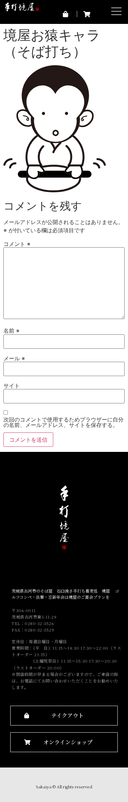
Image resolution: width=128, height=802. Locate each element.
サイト (11, 385)
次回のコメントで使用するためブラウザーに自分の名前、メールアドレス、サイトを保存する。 (63, 422)
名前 (11, 330)
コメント (16, 244)
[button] (64, 715)
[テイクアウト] (67, 14)
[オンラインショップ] (87, 14)
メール (14, 358)
